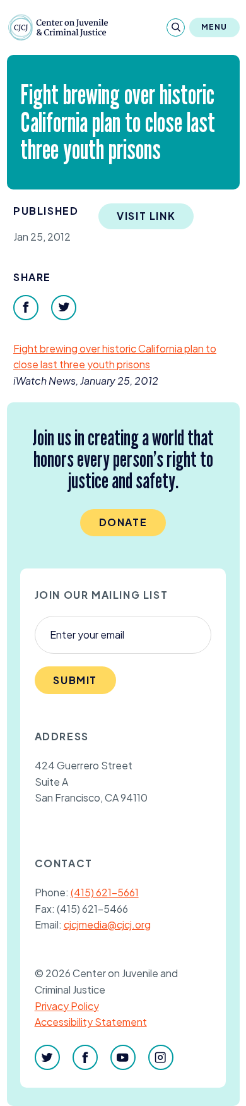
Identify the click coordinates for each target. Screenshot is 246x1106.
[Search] (176, 27)
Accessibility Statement (91, 1021)
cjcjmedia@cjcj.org (107, 924)
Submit (75, 680)
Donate (123, 522)
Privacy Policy (67, 1006)
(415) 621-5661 (105, 892)
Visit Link (146, 215)
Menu (214, 27)
